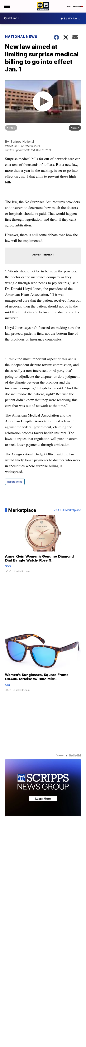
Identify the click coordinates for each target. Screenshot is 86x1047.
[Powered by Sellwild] (75, 755)
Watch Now (74, 6)
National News (21, 36)
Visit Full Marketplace (67, 510)
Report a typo (14, 482)
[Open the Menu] (7, 6)
